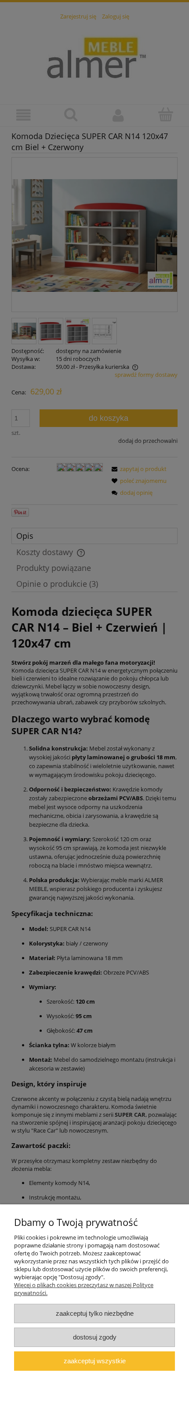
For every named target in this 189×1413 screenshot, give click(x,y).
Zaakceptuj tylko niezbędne (95, 1313)
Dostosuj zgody (94, 1337)
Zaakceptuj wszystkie (95, 1361)
